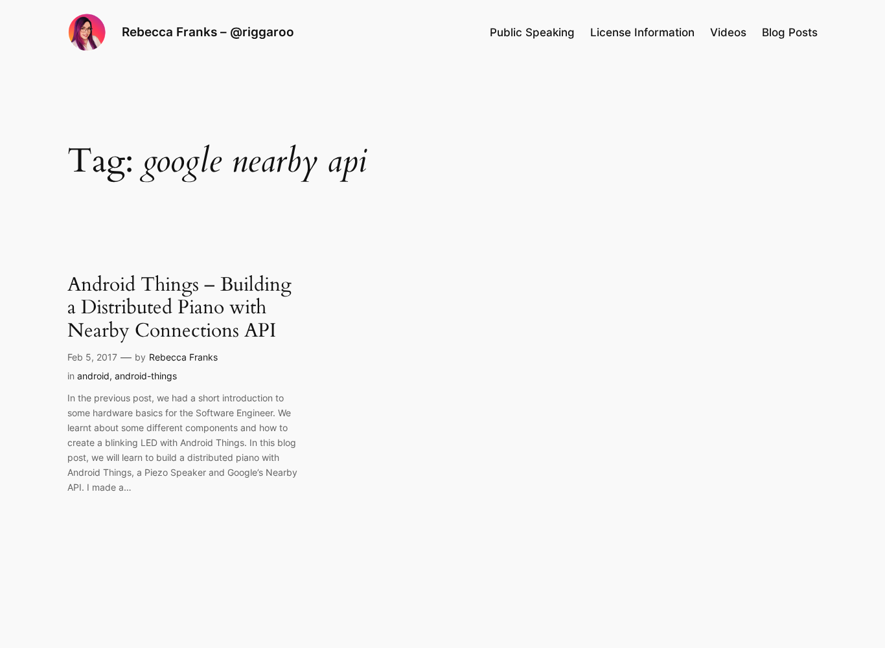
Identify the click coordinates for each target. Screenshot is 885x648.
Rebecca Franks (183, 357)
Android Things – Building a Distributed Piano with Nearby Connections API (179, 308)
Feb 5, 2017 (92, 357)
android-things (146, 375)
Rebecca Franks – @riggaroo (208, 31)
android (93, 375)
